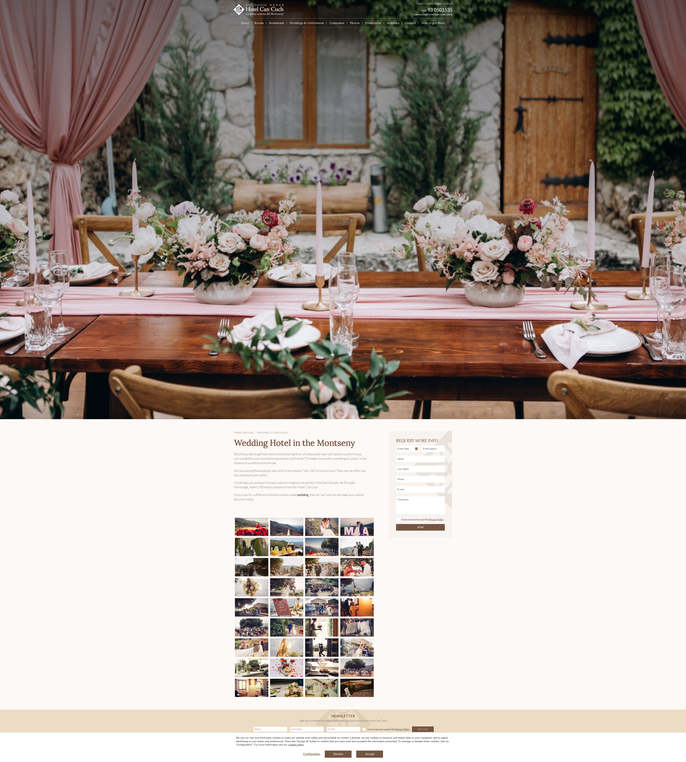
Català (419, 3)
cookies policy (296, 744)
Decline (338, 754)
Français (448, 3)
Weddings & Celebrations (272, 432)
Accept (369, 754)
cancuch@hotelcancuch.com (433, 14)
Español (429, 3)
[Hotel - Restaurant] (258, 8)
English (438, 3)
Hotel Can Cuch (243, 432)
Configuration (311, 754)
